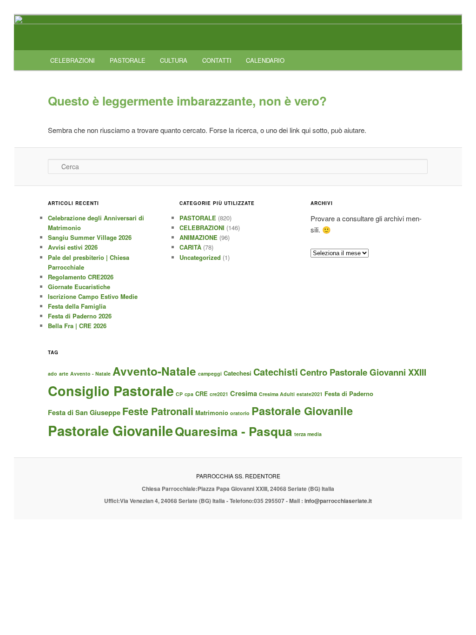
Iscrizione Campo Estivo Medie (93, 296)
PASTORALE (127, 60)
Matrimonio (211, 412)
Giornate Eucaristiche (79, 286)
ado (52, 373)
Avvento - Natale (90, 373)
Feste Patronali (157, 411)
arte (63, 373)
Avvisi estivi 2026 (73, 247)
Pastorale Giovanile (302, 410)
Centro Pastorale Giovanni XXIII (363, 372)
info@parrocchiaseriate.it (338, 500)
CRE (201, 393)
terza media (308, 433)
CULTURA (173, 60)
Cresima (243, 393)
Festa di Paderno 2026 (80, 315)
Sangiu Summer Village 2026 (90, 237)
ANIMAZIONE (198, 237)
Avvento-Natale (154, 371)
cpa (189, 393)
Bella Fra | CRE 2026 (77, 325)
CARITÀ (190, 247)
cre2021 (219, 393)
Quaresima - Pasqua (233, 431)
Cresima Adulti (277, 393)
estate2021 (310, 393)
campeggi (210, 373)
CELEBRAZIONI (72, 60)
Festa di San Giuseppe (84, 412)
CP (179, 393)
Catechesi (237, 373)
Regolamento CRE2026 (80, 276)
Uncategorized (200, 257)
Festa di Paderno (348, 393)
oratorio (240, 413)
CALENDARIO (265, 60)
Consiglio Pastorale (111, 390)
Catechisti (275, 371)
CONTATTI (216, 60)
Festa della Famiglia (77, 306)
